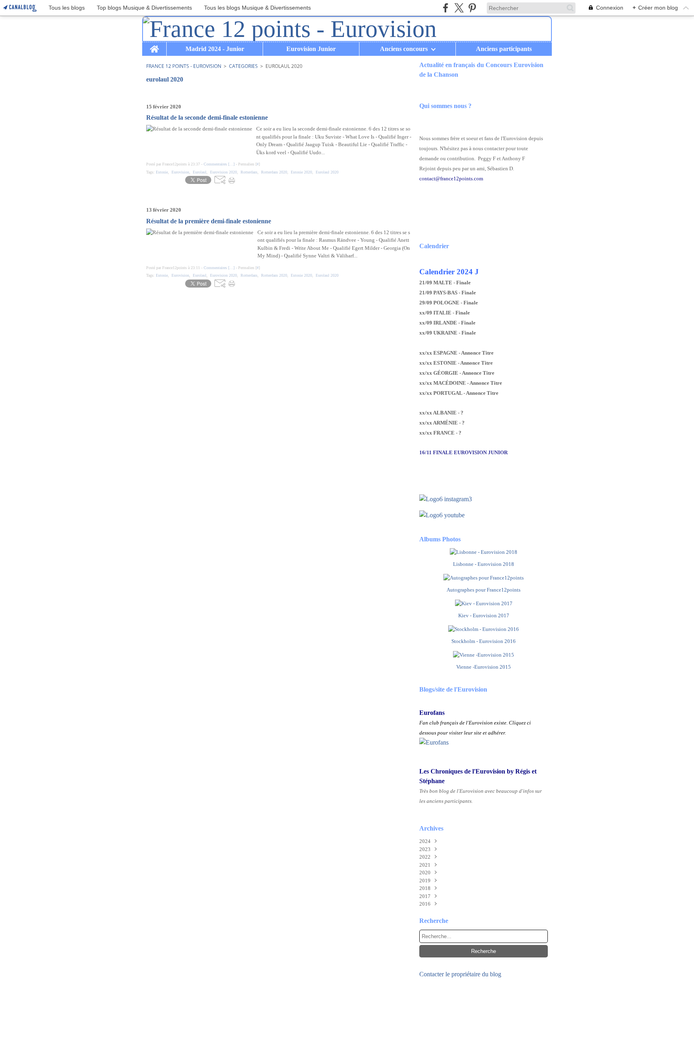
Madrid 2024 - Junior (215, 49)
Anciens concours (404, 49)
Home (154, 45)
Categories (243, 66)
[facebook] (446, 7)
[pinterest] (472, 7)
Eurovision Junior (311, 49)
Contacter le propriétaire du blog (460, 974)
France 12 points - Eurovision (183, 66)
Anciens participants (504, 49)
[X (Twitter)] (459, 7)
